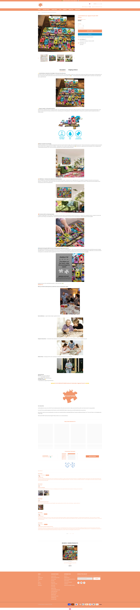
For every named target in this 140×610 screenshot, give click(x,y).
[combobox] (96, 4)
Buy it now (89, 34)
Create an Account (98, 6)
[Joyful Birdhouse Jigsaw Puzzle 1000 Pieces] (70, 552)
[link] (45, 446)
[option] (56, 33)
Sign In (93, 6)
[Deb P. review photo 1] (40, 507)
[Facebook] (78, 583)
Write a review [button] (92, 456)
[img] (40, 473)
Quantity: (79, 23)
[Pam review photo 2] (46, 493)
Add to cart (90, 31)
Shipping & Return (73, 69)
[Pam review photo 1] (40, 493)
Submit (96, 578)
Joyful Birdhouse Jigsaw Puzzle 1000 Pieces (70, 563)
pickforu (70, 561)
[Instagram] (81, 583)
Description (63, 69)
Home (39, 12)
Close (101, 0)
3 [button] (70, 533)
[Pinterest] (84, 583)
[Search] (97, 4)
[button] (38, 58)
